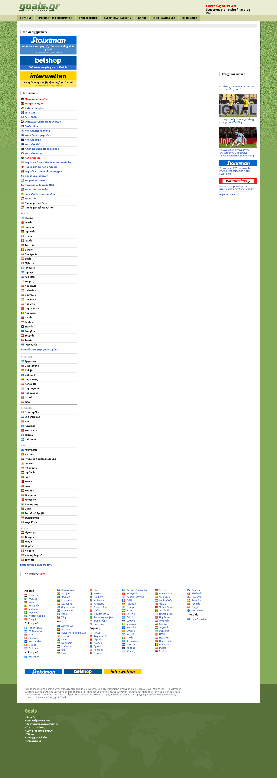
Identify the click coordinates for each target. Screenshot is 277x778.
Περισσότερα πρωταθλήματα (36, 565)
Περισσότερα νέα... (229, 194)
